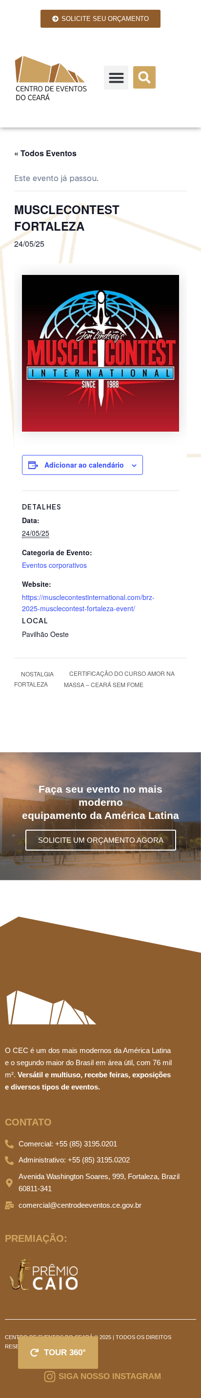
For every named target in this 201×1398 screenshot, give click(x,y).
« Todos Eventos (45, 153)
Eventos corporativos (54, 565)
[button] (116, 78)
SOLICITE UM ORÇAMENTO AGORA (100, 840)
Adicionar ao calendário (84, 465)
